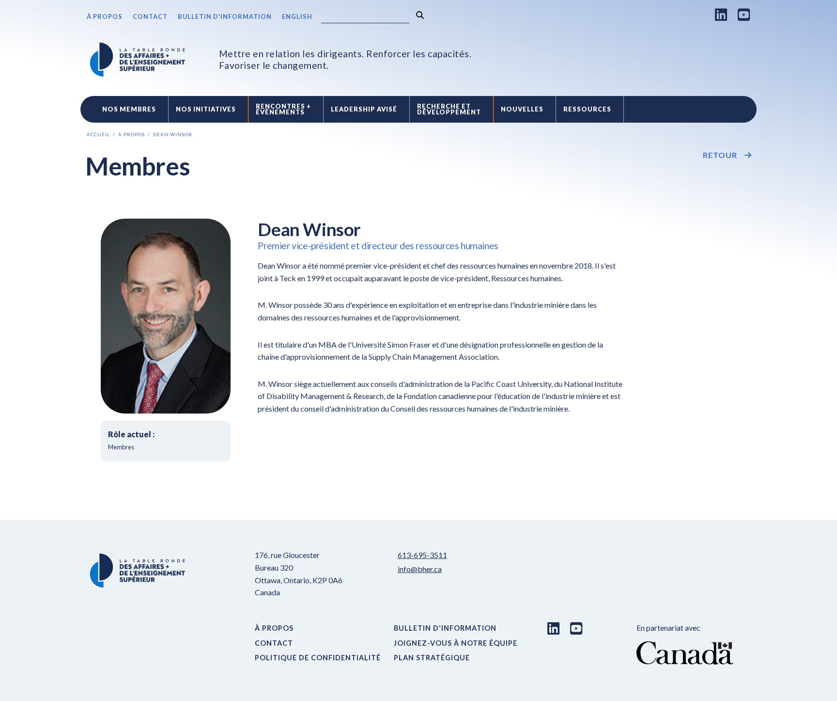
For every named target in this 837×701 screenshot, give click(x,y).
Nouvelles (522, 109)
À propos (105, 16)
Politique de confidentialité (318, 657)
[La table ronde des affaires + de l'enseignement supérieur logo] (137, 59)
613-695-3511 (422, 554)
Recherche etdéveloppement (449, 109)
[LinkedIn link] (721, 14)
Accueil (98, 134)
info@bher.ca (420, 569)
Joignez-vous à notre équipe (455, 643)
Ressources (587, 109)
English (297, 16)
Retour (720, 155)
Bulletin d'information (225, 16)
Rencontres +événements (283, 109)
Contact (150, 16)
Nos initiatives (206, 109)
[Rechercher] (420, 15)
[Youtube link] (744, 14)
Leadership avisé (364, 109)
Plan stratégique (432, 657)
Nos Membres (129, 109)
